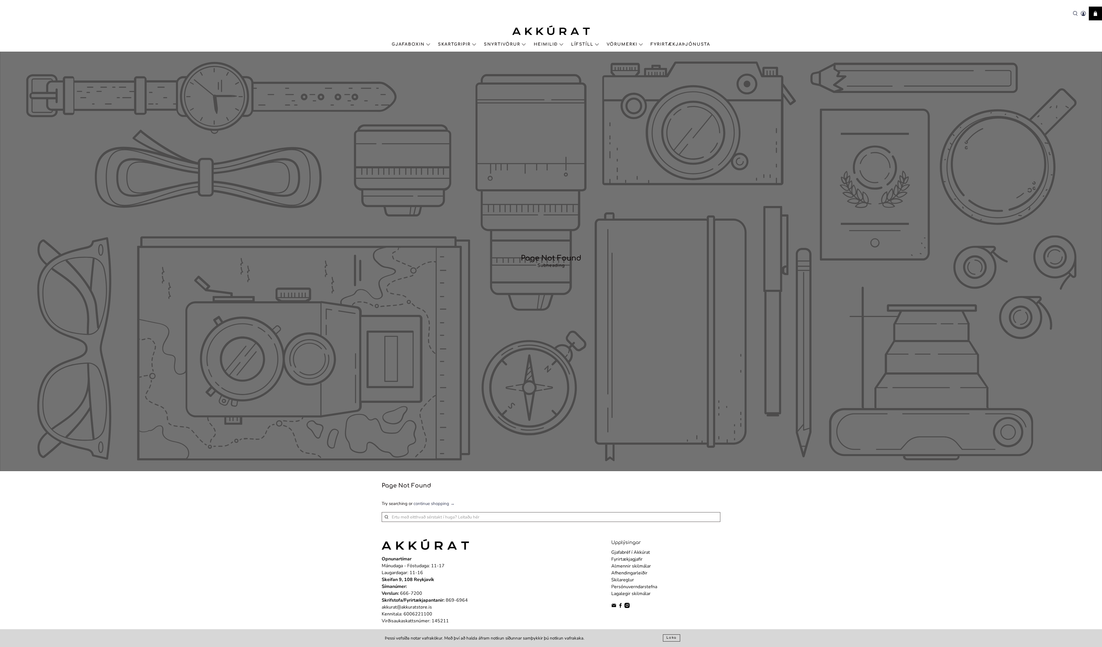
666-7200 (411, 593)
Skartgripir (454, 44)
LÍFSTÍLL (582, 44)
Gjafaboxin (408, 44)
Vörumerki (622, 44)
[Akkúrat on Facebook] (620, 606)
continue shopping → (434, 503)
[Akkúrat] (551, 30)
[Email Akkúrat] (613, 606)
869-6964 (457, 600)
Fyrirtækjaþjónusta (680, 44)
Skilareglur (622, 580)
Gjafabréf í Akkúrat (630, 552)
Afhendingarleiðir (629, 573)
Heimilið (546, 44)
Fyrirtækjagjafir (627, 559)
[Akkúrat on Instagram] (627, 606)
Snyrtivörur (502, 44)
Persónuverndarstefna (634, 587)
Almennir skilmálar (631, 566)
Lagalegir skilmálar (631, 593)
